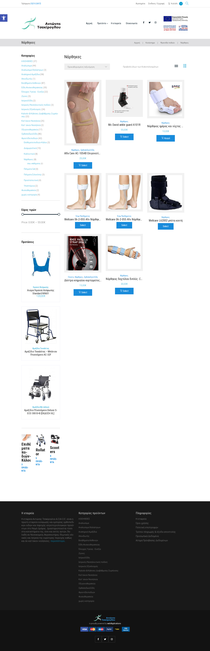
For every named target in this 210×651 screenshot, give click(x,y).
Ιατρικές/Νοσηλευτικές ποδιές (36, 105)
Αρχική (89, 23)
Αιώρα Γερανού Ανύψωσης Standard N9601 (40, 292)
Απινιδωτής (26, 79)
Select (84, 165)
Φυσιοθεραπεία (28, 190)
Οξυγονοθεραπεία (29, 129)
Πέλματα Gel (29, 169)
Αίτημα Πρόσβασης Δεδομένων (152, 540)
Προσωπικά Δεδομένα (147, 536)
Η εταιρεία (116, 23)
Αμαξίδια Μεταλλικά (40, 407)
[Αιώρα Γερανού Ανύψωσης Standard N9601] (40, 266)
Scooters (54, 449)
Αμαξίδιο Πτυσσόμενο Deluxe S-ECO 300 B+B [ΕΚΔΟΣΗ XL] (40, 412)
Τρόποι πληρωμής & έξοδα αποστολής (156, 532)
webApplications (114, 623)
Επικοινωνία (131, 23)
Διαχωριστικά (30, 148)
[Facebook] (98, 639)
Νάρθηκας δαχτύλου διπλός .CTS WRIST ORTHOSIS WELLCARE (142, 279)
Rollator (40, 452)
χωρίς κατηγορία (29, 195)
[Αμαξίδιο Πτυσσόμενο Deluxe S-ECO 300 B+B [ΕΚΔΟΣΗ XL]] (40, 386)
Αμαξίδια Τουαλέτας (40, 348)
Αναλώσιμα (26, 66)
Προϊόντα (101, 23)
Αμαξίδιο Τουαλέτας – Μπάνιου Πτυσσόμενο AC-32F (41, 353)
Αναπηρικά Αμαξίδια (30, 74)
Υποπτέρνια (29, 186)
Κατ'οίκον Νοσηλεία (30, 121)
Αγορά (167, 138)
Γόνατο (71, 277)
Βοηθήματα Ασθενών (31, 83)
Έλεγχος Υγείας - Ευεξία (32, 92)
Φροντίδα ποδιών (167, 43)
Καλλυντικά (29, 154)
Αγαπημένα (140, 3)
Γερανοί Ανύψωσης (41, 287)
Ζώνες (24, 96)
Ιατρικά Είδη (27, 100)
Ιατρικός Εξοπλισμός (31, 109)
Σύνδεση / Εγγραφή (156, 3)
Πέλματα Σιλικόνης (33, 174)
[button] (3, 18)
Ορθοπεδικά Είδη (87, 150)
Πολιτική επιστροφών (147, 527)
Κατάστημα (150, 43)
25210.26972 (35, 3)
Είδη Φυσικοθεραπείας (32, 87)
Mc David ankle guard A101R (124, 124)
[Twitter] (105, 639)
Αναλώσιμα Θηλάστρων (32, 70)
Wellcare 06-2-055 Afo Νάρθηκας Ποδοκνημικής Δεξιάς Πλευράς (143, 219)
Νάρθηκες (75, 150)
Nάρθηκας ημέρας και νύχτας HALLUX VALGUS (173, 126)
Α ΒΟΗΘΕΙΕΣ (27, 61)
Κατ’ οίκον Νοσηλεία (31, 125)
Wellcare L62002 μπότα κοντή (166, 220)
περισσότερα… (58, 541)
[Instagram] (112, 639)
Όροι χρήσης (142, 523)
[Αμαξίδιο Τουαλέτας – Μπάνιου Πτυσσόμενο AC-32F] (40, 327)
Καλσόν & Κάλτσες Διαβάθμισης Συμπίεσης (98, 571)
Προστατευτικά (31, 180)
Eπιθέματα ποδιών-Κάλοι (35, 142)
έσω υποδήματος (83, 216)
